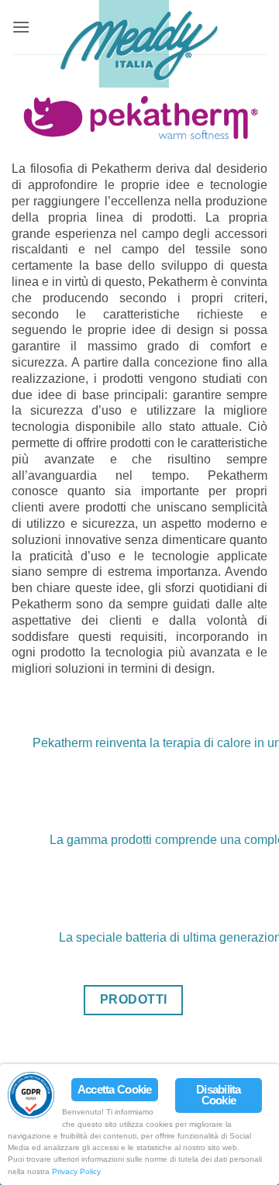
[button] (21, 27)
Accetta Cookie (115, 1089)
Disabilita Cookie (218, 1095)
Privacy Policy (76, 1171)
